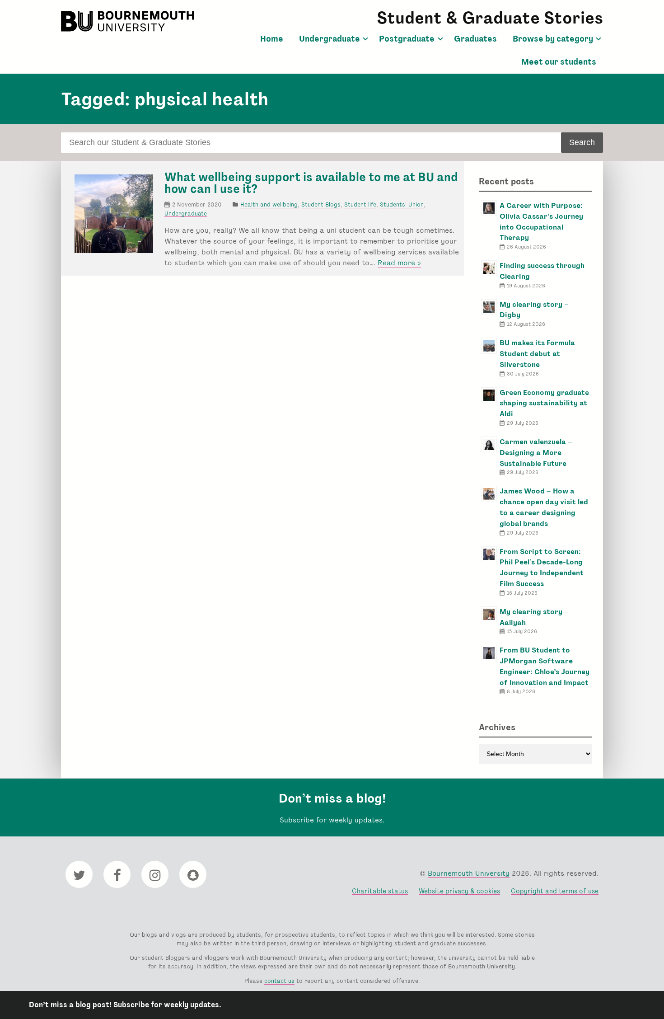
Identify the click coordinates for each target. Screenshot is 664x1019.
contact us (279, 981)
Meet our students (558, 61)
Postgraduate (407, 38)
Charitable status (380, 891)
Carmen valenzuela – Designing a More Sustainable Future (536, 452)
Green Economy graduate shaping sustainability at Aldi (544, 403)
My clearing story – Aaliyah (534, 617)
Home (271, 38)
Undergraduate (329, 38)
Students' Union (402, 204)
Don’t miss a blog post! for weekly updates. (125, 1005)
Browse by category (553, 38)
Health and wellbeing (269, 204)
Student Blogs (321, 204)
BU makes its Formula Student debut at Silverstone (537, 353)
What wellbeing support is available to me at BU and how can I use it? (311, 183)
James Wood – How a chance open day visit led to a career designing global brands (544, 507)
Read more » (399, 263)
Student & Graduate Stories (490, 17)
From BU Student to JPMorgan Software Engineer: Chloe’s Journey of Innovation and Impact (544, 666)
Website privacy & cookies (459, 891)
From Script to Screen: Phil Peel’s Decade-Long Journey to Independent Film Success (542, 567)
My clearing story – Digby (534, 310)
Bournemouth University (128, 21)
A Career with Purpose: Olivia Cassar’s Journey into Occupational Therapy (541, 221)
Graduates (475, 38)
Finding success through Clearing (542, 271)
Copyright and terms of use (555, 891)
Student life (360, 204)
